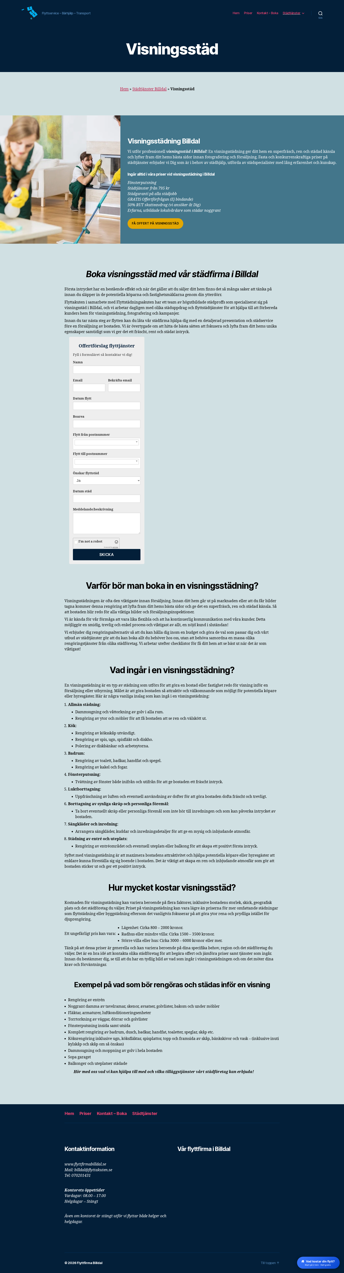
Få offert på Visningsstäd (155, 223)
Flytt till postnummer (90, 454)
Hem (236, 13)
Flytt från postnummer (91, 435)
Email (77, 380)
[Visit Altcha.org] (116, 542)
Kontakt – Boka (267, 13)
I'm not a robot (90, 541)
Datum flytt (82, 399)
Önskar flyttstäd (86, 473)
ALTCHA (115, 547)
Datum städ (82, 491)
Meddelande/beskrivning (93, 509)
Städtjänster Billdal (149, 89)
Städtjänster (291, 13)
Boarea (78, 417)
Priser (248, 13)
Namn (78, 362)
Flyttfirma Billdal (89, 1263)
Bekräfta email (120, 380)
